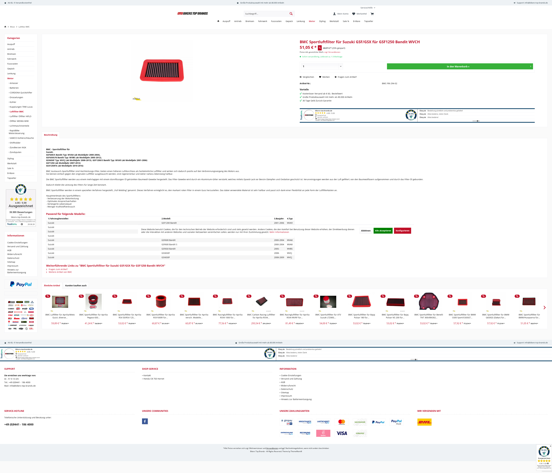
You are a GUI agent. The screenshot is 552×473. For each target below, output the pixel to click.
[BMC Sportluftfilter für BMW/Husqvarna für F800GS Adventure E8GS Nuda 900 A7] (529, 302)
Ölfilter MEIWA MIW (19, 121)
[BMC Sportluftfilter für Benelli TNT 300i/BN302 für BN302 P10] (428, 302)
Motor (10, 78)
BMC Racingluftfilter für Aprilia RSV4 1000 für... (228, 316)
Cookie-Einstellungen (17, 242)
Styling (10, 158)
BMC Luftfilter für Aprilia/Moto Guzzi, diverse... (60, 316)
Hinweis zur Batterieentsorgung (16, 271)
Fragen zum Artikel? (347, 77)
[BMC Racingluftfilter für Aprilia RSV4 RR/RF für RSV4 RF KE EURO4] (294, 302)
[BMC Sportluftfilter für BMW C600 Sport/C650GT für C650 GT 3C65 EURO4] (462, 302)
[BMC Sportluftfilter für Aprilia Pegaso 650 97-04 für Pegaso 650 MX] (93, 302)
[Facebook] (145, 421)
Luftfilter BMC (16, 111)
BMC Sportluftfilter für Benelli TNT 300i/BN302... (428, 316)
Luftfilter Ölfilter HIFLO (20, 116)
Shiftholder (15, 142)
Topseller (11, 178)
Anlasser (13, 83)
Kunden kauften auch (76, 285)
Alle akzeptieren (383, 230)
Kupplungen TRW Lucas (21, 106)
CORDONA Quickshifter (20, 92)
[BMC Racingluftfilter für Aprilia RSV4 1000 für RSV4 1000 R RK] (227, 302)
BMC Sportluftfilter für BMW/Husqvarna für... (529, 316)
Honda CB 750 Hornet (153, 378)
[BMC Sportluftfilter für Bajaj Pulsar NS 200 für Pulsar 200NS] (395, 302)
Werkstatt (12, 163)
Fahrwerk (11, 58)
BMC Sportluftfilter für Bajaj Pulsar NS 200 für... (395, 316)
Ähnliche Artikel (52, 285)
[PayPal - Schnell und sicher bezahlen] (21, 284)
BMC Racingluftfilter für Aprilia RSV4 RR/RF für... (294, 316)
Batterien (14, 87)
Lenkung (11, 73)
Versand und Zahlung (17, 246)
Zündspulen (15, 152)
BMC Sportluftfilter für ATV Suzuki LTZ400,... (328, 316)
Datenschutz (13, 258)
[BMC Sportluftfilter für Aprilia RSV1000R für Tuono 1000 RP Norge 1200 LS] (160, 302)
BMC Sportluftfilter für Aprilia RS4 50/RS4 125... (127, 316)
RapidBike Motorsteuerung (16, 132)
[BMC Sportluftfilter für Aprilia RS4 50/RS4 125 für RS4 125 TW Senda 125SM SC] (127, 302)
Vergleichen (308, 77)
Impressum (12, 265)
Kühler (12, 102)
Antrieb (11, 49)
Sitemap (11, 262)
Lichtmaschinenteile (19, 125)
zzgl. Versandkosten (332, 52)
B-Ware (10, 173)
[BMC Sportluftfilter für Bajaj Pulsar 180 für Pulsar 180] (361, 302)
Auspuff (11, 44)
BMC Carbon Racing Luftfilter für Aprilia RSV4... (261, 316)
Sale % (10, 168)
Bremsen (11, 54)
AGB (9, 250)
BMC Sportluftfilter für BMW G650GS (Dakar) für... (495, 316)
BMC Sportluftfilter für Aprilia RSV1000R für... (160, 316)
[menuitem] (366, 7)
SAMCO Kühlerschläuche (21, 138)
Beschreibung (50, 134)
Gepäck (10, 68)
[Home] (218, 21)
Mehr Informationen (279, 232)
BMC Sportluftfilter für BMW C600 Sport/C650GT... (462, 316)
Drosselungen (16, 97)
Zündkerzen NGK (17, 147)
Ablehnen (366, 230)
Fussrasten (12, 63)
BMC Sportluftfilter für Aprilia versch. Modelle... (194, 316)
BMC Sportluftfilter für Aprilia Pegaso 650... (93, 316)
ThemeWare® (296, 451)
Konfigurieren (402, 230)
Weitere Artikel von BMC (60, 272)
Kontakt (147, 375)
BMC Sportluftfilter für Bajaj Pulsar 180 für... (361, 316)
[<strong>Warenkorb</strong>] (372, 14)
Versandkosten (272, 448)
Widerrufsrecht (14, 254)
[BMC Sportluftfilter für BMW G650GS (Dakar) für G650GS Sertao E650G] (495, 302)
